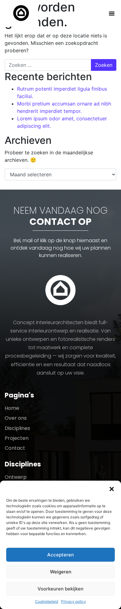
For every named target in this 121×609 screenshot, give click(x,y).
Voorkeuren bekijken (60, 589)
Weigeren (60, 572)
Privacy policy (73, 601)
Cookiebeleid (46, 601)
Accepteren (60, 555)
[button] (112, 488)
